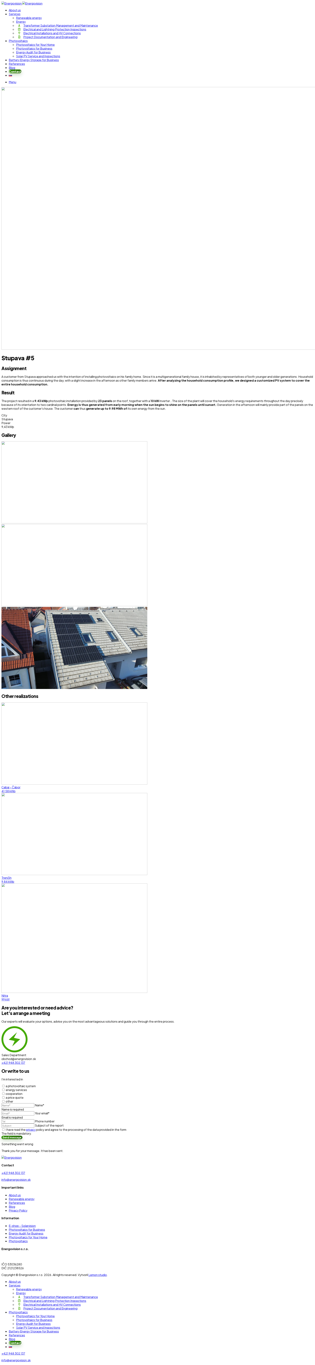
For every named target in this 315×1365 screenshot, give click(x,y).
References (17, 64)
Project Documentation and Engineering (50, 37)
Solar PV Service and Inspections (38, 56)
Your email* (42, 1113)
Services (14, 14)
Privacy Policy (18, 1210)
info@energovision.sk (16, 1179)
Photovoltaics (18, 41)
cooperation (14, 1094)
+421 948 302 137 (13, 1173)
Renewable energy (29, 18)
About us (15, 10)
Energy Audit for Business (33, 52)
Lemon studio (97, 1275)
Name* (39, 1105)
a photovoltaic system (21, 1086)
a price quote (15, 1097)
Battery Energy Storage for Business (34, 60)
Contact (15, 71)
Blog (12, 67)
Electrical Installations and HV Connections (52, 33)
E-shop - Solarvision (22, 1226)
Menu (12, 82)
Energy (21, 22)
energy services (16, 1090)
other (9, 1101)
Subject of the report (49, 1125)
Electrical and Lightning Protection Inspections (54, 29)
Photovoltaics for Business (34, 48)
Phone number (45, 1121)
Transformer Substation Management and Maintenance (60, 25)
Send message (12, 1137)
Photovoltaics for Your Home (35, 45)
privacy (31, 1130)
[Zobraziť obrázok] (74, 522)
